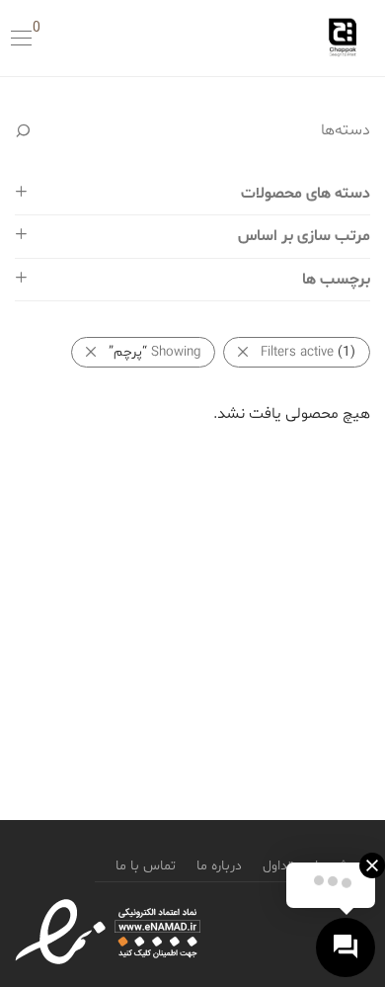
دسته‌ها (345, 130)
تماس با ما (146, 866)
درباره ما (219, 866)
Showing (154, 352)
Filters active (308, 352)
